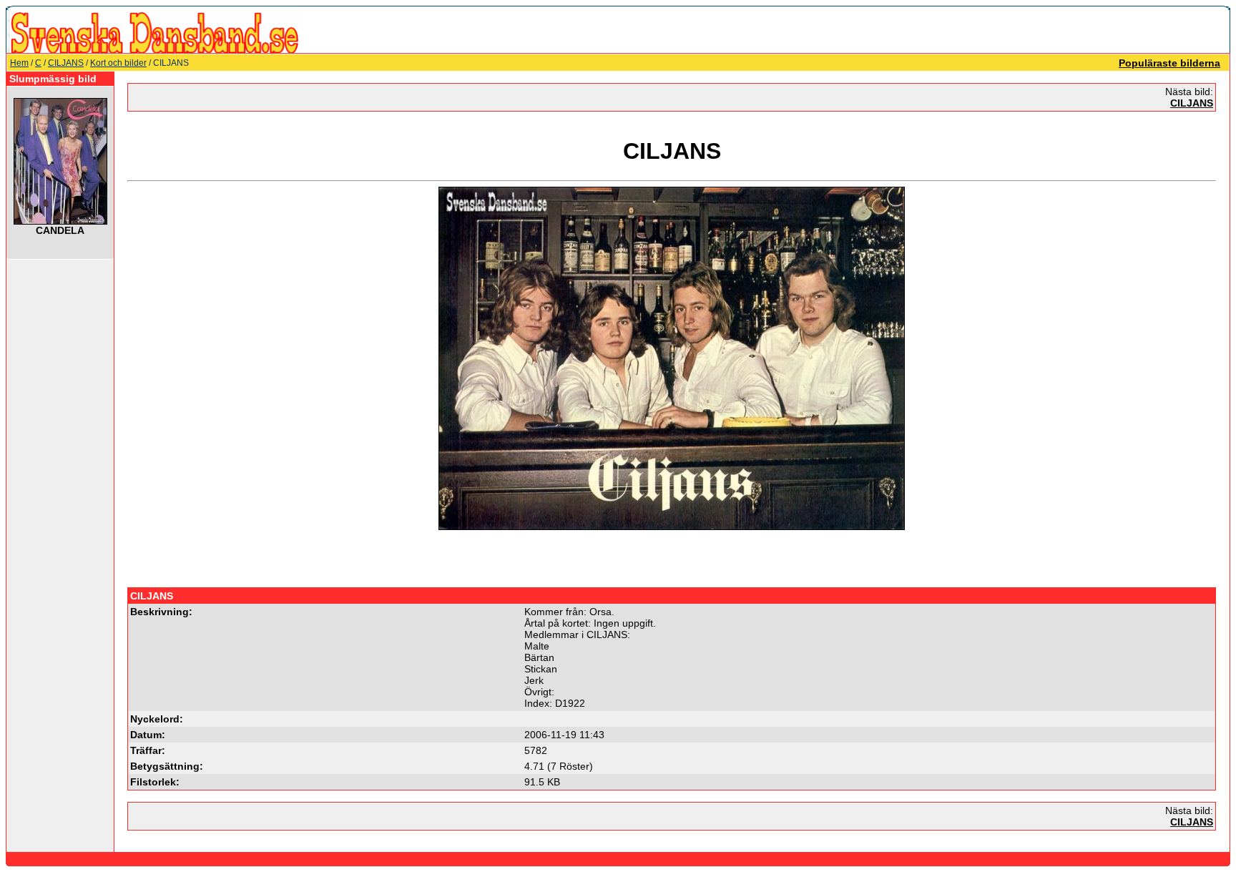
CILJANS (66, 63)
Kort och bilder (118, 63)
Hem (19, 63)
